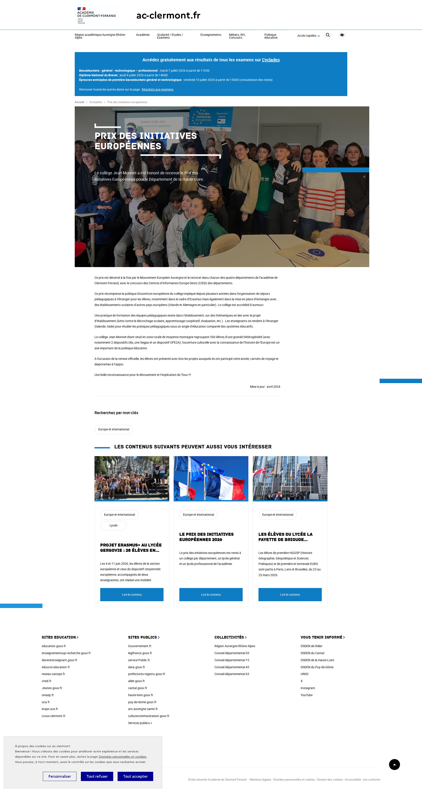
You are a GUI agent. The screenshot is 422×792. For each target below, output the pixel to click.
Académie (142, 34)
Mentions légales (260, 779)
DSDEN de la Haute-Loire (317, 660)
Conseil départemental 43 (232, 667)
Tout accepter (135, 776)
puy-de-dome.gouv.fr (142, 702)
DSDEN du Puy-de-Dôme (317, 667)
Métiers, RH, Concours (237, 36)
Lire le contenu (132, 594)
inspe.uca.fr (50, 709)
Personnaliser (59, 776)
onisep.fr (48, 695)
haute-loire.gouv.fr (140, 695)
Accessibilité (342, 35)
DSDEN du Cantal (312, 653)
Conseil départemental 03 (232, 653)
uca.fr (46, 702)
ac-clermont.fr (168, 15)
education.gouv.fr (54, 646)
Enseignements (210, 34)
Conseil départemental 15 (232, 660)
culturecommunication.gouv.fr (148, 716)
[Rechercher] (328, 35)
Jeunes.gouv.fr (52, 688)
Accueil (79, 102)
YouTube (307, 695)
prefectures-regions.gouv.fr (146, 674)
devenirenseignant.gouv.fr (59, 660)
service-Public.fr (139, 660)
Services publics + (140, 723)
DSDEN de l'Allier (311, 646)
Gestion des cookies (330, 779)
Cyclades (271, 60)
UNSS (304, 674)
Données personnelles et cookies (122, 756)
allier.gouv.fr (136, 681)
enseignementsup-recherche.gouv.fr (66, 653)
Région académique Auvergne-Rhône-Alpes (100, 36)
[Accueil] (97, 15)
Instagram (308, 688)
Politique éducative (271, 36)
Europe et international (113, 429)
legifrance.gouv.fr (140, 653)
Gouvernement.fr (139, 646)
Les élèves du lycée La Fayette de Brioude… (285, 537)
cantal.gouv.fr (137, 688)
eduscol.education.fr (56, 667)
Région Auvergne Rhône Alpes (235, 646)
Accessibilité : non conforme (362, 779)
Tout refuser (97, 776)
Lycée (113, 525)
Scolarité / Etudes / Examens (170, 36)
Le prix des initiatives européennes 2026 (206, 537)
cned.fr (46, 681)
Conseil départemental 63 (232, 674)
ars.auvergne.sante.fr (143, 709)
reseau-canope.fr (53, 674)
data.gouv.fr (136, 667)
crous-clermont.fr (53, 716)
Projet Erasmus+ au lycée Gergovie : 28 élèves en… (131, 548)
